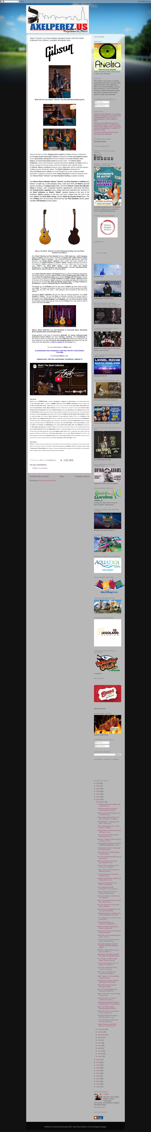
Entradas (99, 102)
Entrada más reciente (39, 476)
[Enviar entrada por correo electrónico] (60, 460)
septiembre (102, 1035)
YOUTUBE (59, 352)
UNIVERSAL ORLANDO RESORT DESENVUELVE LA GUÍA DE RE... (109, 1003)
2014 (98, 1073)
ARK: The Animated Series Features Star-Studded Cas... (109, 901)
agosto (100, 1037)
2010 (98, 1084)
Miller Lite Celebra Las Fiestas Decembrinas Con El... (107, 861)
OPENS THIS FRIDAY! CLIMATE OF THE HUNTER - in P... (109, 879)
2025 (98, 786)
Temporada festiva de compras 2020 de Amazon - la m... (107, 1016)
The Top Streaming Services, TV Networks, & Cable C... (108, 964)
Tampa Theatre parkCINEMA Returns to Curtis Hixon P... (106, 1025)
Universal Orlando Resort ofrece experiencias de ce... (107, 835)
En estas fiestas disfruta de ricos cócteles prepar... (108, 875)
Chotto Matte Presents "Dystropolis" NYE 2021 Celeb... (109, 848)
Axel (106, 1094)
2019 (98, 1059)
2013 (98, 1076)
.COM (41, 359)
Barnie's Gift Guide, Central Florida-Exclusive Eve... (109, 994)
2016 (98, 1068)
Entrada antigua (82, 476)
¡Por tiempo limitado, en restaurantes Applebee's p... (107, 923)
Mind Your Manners (76, 433)
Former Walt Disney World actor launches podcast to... (107, 1020)
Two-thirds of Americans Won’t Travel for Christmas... (107, 968)
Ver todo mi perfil (99, 1107)
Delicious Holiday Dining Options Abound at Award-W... (108, 927)
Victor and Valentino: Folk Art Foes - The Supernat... (109, 896)
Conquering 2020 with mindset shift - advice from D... (108, 805)
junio (99, 1043)
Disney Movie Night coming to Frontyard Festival (107, 985)
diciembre (101, 802)
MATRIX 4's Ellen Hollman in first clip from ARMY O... (108, 950)
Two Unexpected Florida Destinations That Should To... (108, 888)
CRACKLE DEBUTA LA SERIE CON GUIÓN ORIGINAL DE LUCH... (108, 914)
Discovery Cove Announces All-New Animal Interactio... (108, 931)
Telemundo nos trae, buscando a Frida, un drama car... (108, 1012)
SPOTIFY (70, 350)
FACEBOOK (54, 350)
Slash (82, 407)
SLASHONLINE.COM (42, 350)
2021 (98, 797)
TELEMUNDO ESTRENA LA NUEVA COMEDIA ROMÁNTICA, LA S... (109, 844)
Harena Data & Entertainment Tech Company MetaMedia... (108, 910)
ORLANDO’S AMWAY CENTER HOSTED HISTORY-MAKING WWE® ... (107, 945)
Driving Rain (59, 433)
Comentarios (100, 105)
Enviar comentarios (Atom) (47, 480)
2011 (98, 1081)
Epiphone (61, 342)
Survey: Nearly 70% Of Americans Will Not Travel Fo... (108, 870)
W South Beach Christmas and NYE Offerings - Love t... (109, 831)
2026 (98, 783)
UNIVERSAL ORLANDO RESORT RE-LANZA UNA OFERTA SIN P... (108, 955)
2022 (98, 794)
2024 (98, 789)
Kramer (70, 342)
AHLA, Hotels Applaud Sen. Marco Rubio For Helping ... (108, 827)
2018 (98, 1062)
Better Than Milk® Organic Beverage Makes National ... (107, 1007)
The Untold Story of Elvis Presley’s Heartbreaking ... (108, 853)
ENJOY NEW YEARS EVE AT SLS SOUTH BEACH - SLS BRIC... (108, 818)
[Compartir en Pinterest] (72, 460)
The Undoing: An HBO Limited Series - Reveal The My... (107, 959)
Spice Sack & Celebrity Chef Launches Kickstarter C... (106, 972)
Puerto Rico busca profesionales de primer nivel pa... (109, 936)
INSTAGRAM (79, 350)
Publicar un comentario (39, 468)
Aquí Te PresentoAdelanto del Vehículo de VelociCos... (107, 990)
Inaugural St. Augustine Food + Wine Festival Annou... (107, 883)
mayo (100, 1045)
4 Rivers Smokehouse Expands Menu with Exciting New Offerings (106, 133)
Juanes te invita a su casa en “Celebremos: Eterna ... (106, 998)
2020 (98, 799)
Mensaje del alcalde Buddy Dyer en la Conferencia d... (108, 813)
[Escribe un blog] (67, 460)
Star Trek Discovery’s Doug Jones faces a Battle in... (108, 905)
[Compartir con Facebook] (71, 460)
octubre (100, 1032)
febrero (100, 1053)
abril (99, 1048)
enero (100, 1056)
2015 (98, 1070)
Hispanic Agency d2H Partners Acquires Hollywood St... (107, 892)
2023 (98, 791)
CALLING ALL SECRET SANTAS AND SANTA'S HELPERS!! (108, 981)
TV (78, 359)
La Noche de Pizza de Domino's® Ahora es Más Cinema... (108, 940)
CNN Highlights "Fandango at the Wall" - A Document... (108, 822)
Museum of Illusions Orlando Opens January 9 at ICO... (109, 840)
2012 (98, 1078)
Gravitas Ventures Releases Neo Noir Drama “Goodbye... (108, 866)
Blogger (103, 1127)
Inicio (62, 476)
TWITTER (63, 350)
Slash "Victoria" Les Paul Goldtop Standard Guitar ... (108, 977)
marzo (100, 1051)
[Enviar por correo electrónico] (65, 460)
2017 (98, 1065)
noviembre (101, 1029)
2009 (98, 1087)
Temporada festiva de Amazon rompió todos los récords (107, 809)
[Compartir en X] (69, 460)
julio (99, 1040)
